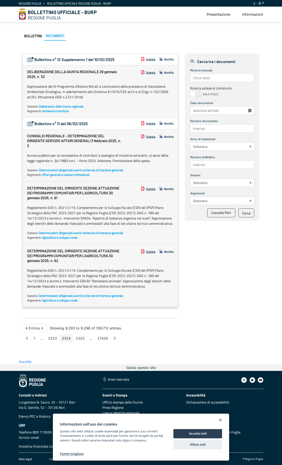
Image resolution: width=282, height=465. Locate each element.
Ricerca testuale (201, 70)
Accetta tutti (198, 433)
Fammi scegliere (72, 454)
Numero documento (204, 121)
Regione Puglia (30, 3)
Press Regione (113, 407)
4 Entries (36, 329)
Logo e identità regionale (120, 412)
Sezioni (195, 175)
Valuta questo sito (141, 367)
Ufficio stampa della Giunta (122, 402)
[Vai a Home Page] (22, 14)
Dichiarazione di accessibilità (207, 402)
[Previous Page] (26, 338)
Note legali (25, 459)
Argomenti (197, 193)
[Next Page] (114, 338)
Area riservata (118, 379)
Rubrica (44, 416)
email (35, 437)
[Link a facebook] (244, 380)
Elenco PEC (27, 416)
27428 (104, 339)
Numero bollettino (202, 157)
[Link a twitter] (252, 380)
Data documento (201, 102)
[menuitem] (218, 14)
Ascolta (169, 59)
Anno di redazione (202, 139)
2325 (81, 339)
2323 (53, 339)
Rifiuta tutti (198, 444)
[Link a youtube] (260, 380)
